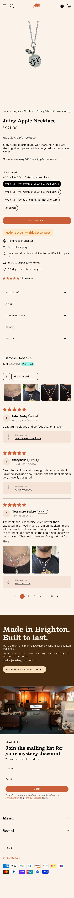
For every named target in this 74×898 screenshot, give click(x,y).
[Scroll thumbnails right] (67, 392)
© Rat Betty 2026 (11, 857)
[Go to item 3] (50, 392)
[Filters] (6, 376)
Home (5, 111)
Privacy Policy (12, 797)
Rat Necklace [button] (22, 583)
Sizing (9, 304)
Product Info (13, 292)
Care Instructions (16, 315)
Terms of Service (32, 797)
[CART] (69, 6)
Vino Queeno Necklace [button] (28, 438)
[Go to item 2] (31, 392)
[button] (11, 278)
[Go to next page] (58, 596)
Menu (8, 818)
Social (8, 831)
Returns (10, 338)
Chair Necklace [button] (23, 489)
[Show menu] (4, 6)
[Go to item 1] (12, 392)
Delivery (10, 327)
